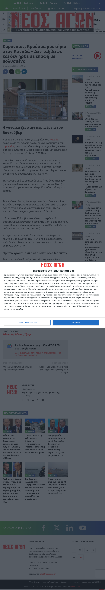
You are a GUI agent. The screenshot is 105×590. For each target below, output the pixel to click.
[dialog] (52, 295)
